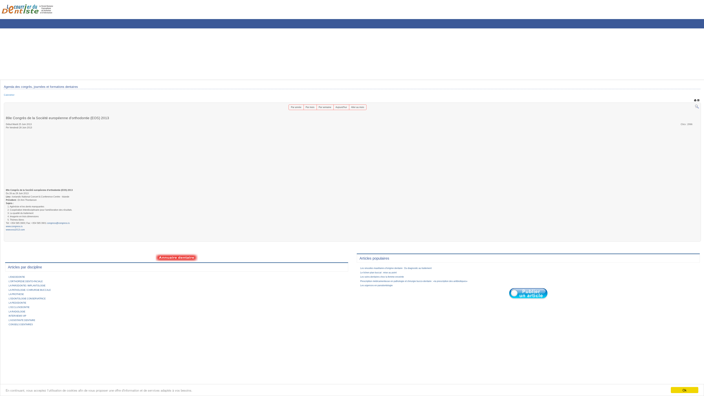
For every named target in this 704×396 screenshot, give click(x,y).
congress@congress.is (67, 232)
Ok (685, 390)
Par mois (308, 108)
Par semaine (324, 108)
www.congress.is (15, 236)
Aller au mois (361, 108)
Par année (292, 108)
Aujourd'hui (342, 108)
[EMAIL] (698, 101)
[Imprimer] (695, 101)
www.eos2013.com (17, 240)
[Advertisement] (111, 54)
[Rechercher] (697, 108)
